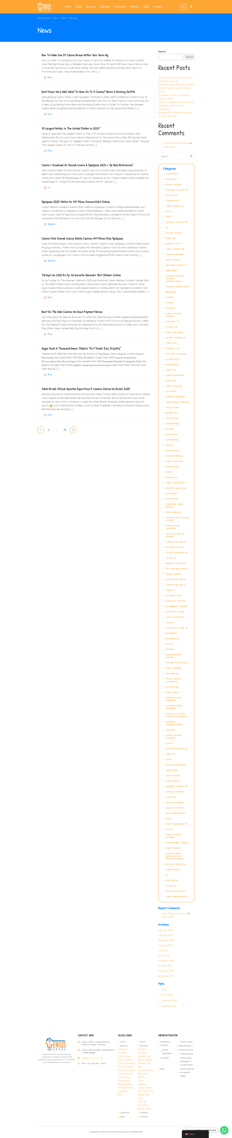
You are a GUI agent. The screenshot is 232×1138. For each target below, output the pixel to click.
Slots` (169, 829)
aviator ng (172, 466)
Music (140, 1098)
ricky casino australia (173, 680)
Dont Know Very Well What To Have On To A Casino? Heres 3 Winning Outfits (88, 91)
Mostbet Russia (175, 547)
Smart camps (173, 574)
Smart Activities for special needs (187, 1072)
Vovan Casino (174, 233)
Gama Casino (173, 775)
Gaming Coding (145, 1091)
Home (68, 6)
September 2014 (166, 976)
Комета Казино (175, 397)
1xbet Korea (173, 781)
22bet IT (170, 590)
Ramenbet (171, 633)
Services (91, 6)
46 (65, 429)
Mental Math (144, 1094)
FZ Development (135, 1131)
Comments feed (169, 1000)
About (78, 6)
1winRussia (172, 440)
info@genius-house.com (92, 1058)
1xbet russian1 (174, 461)
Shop (146, 6)
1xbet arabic (173, 848)
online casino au (176, 488)
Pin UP (169, 644)
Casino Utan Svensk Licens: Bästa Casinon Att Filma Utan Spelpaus (82, 238)
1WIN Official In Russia (175, 535)
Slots (169, 743)
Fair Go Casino (175, 802)
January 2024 (165, 945)
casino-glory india (177, 286)
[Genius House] (44, 6)
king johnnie (173, 668)
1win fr (170, 445)
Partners (134, 6)
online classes (175, 808)
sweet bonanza (175, 375)
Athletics (171, 434)
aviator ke (172, 499)
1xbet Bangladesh (176, 896)
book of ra (172, 450)
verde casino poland (174, 836)
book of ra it (174, 243)
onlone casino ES (176, 265)
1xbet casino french (173, 314)
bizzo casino (174, 184)
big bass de (172, 638)
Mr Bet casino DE (176, 337)
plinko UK (171, 195)
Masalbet (171, 179)
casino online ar (176, 579)
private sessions (176, 765)
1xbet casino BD (175, 249)
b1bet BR (171, 238)
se (49, 187)
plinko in (171, 886)
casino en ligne (175, 612)
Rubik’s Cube (144, 1056)
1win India (171, 770)
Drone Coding (145, 1059)
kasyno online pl (176, 864)
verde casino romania (174, 699)
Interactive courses (173, 527)
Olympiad (171, 391)
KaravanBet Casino (177, 843)
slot (168, 759)
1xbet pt (170, 754)
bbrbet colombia (176, 563)
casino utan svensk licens (177, 519)
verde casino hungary (174, 736)
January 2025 (165, 935)
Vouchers (171, 174)
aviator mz (172, 687)
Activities (104, 6)
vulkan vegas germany (174, 707)
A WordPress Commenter (176, 143)
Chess (141, 1080)
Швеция (51, 224)
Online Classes (125, 1073)
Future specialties (126, 1063)
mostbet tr (172, 321)
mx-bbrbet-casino (176, 606)
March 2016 (163, 955)
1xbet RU (171, 797)
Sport (169, 303)
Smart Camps (125, 1056)
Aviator (170, 308)
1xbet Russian (174, 386)
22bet (169, 472)
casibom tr (172, 200)
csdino (170, 649)
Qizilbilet (172, 493)
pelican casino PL (176, 891)
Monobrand (173, 423)
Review (170, 429)
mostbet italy (174, 595)
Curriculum (119, 6)
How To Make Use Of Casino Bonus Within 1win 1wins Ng (75, 55)
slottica (171, 558)
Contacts (157, 6)
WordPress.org (168, 1006)
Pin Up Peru (172, 407)
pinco (169, 818)
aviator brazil (175, 456)
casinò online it (175, 585)
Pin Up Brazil (174, 512)
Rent (168, 217)
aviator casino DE (176, 749)
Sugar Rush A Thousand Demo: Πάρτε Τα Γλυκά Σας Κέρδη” (81, 348)
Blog (50, 77)
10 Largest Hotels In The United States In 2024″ (71, 128)
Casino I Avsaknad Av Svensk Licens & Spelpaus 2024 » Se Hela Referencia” (87, 165)
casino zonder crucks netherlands (175, 278)
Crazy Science (145, 1087)
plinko (170, 297)
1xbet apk (171, 343)
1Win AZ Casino (174, 792)
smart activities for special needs (177, 715)
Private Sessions (126, 1087)
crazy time (172, 418)
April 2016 (163, 950)
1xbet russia (173, 869)
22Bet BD (171, 380)
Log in (164, 989)
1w (167, 875)
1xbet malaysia (174, 332)
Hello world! (169, 147)
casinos (170, 730)
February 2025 (165, 930)
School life (173, 348)
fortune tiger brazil (174, 505)
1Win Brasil (172, 364)
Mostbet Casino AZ (177, 190)
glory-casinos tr (176, 552)
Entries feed (167, 994)
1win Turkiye (173, 260)
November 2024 (166, 940)
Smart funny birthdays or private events (125, 1080)
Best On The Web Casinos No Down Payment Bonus (72, 311)
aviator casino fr (176, 222)
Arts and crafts (145, 1070)
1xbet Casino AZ (175, 483)
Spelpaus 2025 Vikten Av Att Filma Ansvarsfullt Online (76, 201)
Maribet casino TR (177, 786)
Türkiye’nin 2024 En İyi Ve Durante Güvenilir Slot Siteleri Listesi (81, 275)
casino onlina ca (176, 542)
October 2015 (165, 965)
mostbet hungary (176, 354)
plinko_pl (172, 327)
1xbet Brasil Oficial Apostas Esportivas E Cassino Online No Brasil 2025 (86, 389)
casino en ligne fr (177, 628)
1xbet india (172, 692)
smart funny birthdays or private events (174, 856)
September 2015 (166, 971)
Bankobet (171, 270)
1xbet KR (171, 370)
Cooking (142, 1084)
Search (162, 51)
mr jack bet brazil (177, 569)
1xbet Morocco (175, 206)
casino (170, 622)
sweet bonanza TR (177, 824)
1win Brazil (173, 673)
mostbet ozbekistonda (174, 723)
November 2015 (166, 960)
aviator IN (172, 880)
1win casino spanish (178, 402)
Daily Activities (175, 617)
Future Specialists (177, 663)
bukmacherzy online (174, 656)
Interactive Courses (165, 1043)
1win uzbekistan (175, 813)
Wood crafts (144, 1108)
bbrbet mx (172, 413)
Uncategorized (175, 254)
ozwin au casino (176, 601)
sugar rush (173, 359)
